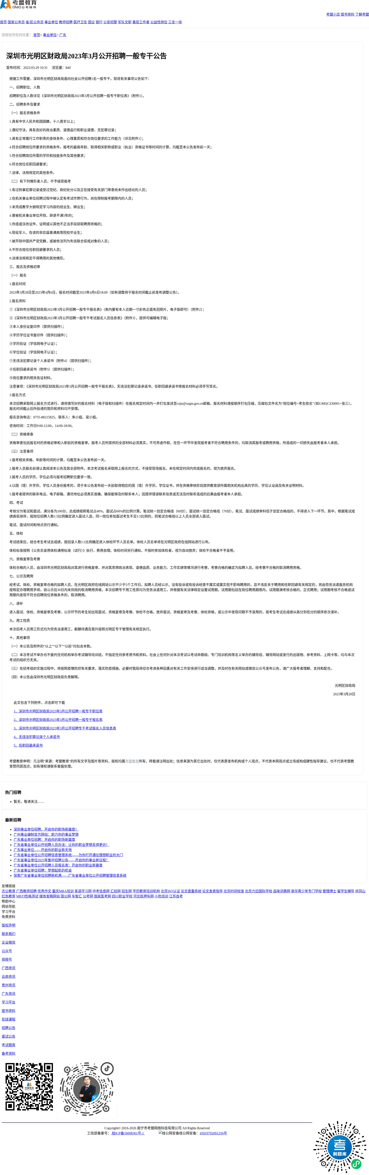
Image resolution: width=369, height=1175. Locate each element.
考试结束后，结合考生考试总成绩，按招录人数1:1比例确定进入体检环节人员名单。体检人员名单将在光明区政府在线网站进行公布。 (110, 542)
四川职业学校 (122, 896)
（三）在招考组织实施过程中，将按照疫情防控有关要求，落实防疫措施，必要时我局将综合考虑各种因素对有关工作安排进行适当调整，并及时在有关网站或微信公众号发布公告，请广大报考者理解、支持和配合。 (171, 668)
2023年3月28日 (344, 694)
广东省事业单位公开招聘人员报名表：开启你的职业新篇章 (58, 865)
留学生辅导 (345, 891)
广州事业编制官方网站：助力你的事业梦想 (46, 834)
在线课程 (8, 1019)
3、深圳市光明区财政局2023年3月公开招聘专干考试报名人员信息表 (65, 728)
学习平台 (8, 1002)
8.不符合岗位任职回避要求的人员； (36, 249)
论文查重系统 (191, 891)
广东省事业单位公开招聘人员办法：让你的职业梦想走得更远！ (61, 845)
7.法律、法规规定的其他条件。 (32, 173)
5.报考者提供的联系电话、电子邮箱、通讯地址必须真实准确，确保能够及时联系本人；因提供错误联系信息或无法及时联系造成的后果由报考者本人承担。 (126, 494)
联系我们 (8, 934)
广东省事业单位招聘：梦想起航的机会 (43, 870)
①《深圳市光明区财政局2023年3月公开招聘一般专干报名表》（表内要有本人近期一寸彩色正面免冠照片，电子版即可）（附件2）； (107, 309)
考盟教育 (132, 761)
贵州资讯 (8, 985)
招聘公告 (8, 1028)
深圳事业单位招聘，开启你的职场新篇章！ (46, 829)
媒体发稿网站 (49, 896)
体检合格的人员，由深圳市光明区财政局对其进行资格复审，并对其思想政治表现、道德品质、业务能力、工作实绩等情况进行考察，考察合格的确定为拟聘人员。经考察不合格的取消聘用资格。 (156, 567)
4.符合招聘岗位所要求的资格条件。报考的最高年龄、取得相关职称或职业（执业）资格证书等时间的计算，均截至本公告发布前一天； (111, 147)
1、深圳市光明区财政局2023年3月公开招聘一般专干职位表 (58, 711)
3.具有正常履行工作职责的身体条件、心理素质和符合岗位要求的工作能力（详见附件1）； (77, 138)
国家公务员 (16, 22)
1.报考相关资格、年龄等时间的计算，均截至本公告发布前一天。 (58, 460)
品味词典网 (281, 891)
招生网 (127, 891)
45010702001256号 (213, 1133)
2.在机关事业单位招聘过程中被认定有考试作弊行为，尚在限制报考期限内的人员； (72, 198)
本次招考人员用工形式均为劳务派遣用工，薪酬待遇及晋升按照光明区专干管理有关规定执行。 (81, 629)
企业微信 (8, 942)
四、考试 (16, 502)
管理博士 (329, 891)
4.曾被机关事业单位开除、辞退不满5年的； (42, 215)
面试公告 (8, 1036)
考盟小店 (333, 14)
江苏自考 (176, 896)
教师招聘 (66, 22)
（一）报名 (17, 275)
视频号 (7, 959)
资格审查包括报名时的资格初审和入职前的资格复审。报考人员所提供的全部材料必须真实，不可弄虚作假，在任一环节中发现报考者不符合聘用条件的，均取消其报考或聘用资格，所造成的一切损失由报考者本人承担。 (175, 443)
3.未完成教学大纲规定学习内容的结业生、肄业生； (48, 207)
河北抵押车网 (143, 896)
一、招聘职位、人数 (24, 87)
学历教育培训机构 (146, 891)
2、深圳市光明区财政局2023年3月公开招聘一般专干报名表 (58, 720)
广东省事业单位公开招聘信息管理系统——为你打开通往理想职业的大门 (68, 855)
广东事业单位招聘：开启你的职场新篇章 (44, 839)
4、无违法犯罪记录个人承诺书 (37, 737)
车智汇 (77, 896)
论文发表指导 (212, 891)
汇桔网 (115, 891)
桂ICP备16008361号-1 (128, 1133)
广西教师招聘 (26, 891)
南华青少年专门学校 (306, 891)
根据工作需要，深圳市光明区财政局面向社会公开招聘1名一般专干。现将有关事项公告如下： (80, 79)
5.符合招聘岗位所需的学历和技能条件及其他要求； (48, 155)
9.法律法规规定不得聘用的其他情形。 (38, 258)
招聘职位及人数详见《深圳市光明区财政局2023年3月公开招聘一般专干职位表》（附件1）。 (77, 96)
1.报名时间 (17, 284)
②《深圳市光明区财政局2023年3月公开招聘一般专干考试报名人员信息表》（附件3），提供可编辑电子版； (89, 318)
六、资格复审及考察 (24, 559)
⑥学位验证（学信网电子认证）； (34, 352)
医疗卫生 (80, 22)
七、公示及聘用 (21, 576)
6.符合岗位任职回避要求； (29, 164)
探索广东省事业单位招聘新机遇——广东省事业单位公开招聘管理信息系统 (70, 875)
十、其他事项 (19, 638)
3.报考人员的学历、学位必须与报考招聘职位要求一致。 (51, 477)
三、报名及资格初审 (24, 267)
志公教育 (8, 891)
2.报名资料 (17, 301)
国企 (91, 22)
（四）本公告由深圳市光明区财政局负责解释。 (45, 677)
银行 (99, 22)
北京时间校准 (234, 891)
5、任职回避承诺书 (28, 745)
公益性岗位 (158, 22)
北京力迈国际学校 (258, 891)
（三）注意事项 (21, 451)
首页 (3, 22)
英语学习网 (83, 891)
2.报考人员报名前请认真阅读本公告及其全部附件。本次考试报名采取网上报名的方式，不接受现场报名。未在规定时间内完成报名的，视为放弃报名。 (123, 468)
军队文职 (125, 22)
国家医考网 (102, 896)
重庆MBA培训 (63, 891)
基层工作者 (140, 22)
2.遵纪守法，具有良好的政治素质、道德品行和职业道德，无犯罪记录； (63, 130)
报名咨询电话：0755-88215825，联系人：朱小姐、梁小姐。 (54, 417)
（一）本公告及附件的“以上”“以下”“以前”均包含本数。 (51, 646)
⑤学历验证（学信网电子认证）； (34, 344)
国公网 (66, 896)
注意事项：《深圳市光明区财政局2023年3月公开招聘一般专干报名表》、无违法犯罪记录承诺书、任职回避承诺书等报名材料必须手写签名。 (114, 386)
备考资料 (8, 1053)
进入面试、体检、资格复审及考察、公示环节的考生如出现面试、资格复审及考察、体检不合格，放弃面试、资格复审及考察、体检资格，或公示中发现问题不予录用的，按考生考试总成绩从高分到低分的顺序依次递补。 (175, 612)
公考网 (88, 896)
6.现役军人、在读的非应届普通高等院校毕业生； (46, 232)
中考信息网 (101, 891)
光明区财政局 (345, 685)
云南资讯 (8, 976)
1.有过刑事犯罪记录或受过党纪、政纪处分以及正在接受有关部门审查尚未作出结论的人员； (79, 190)
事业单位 (51, 22)
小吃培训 (161, 896)
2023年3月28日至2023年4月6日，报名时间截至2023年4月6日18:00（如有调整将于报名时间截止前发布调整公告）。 (95, 292)
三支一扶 (175, 22)
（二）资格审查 (21, 434)
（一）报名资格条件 (24, 113)
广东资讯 (8, 994)
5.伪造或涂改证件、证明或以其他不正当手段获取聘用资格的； (56, 224)
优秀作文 (44, 891)
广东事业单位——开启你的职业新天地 (43, 850)
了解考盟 (362, 14)
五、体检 (16, 533)
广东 (62, 35)
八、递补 (16, 603)
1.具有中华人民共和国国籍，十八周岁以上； (43, 121)
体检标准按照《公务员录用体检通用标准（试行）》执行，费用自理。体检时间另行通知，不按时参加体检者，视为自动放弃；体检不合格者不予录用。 (123, 550)
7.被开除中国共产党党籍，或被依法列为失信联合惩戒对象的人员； (60, 241)
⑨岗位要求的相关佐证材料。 (31, 378)
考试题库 (8, 1045)
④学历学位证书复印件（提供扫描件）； (39, 335)
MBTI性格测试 (27, 896)
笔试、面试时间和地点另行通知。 (35, 525)
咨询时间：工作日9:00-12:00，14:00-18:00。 (42, 426)
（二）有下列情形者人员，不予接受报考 (40, 181)
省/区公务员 (35, 22)
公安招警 (110, 22)
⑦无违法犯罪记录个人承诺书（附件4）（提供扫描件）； (51, 361)
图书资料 (347, 14)
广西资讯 (8, 968)
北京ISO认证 (170, 891)
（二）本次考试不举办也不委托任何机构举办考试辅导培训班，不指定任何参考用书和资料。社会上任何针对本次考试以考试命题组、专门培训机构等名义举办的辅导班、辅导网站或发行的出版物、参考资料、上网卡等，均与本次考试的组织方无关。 (181, 657)
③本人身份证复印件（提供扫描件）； (37, 326)
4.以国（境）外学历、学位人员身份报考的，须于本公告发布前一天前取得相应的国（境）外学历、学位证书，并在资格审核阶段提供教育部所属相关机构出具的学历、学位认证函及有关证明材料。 (157, 485)
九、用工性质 (19, 620)
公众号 (7, 951)
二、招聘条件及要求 (24, 104)
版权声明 (8, 925)
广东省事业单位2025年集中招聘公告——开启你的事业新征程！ (61, 860)
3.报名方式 (17, 395)
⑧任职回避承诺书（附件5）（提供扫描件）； (42, 369)
